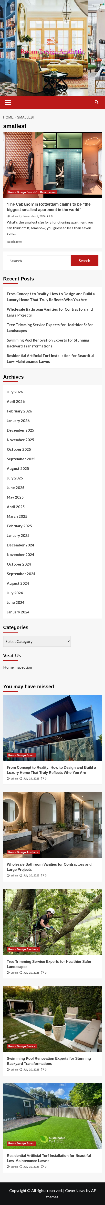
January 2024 (18, 612)
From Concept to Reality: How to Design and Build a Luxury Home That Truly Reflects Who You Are (51, 296)
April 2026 (16, 401)
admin (14, 216)
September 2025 (21, 459)
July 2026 (15, 392)
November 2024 (20, 554)
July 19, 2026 (31, 778)
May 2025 (15, 497)
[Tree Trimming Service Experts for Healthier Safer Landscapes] (52, 922)
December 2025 (20, 430)
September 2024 (21, 573)
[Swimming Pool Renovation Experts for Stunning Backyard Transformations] (52, 1019)
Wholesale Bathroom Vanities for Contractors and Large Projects (50, 312)
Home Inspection (17, 667)
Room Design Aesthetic (23, 852)
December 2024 (20, 545)
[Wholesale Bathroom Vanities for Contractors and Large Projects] (52, 825)
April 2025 (16, 506)
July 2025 (15, 478)
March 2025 (17, 516)
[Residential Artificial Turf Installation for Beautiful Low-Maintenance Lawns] (52, 1116)
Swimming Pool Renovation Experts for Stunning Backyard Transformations (48, 343)
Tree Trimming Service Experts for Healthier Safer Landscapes (50, 327)
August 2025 (18, 468)
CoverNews (75, 1190)
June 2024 (15, 602)
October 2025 (19, 449)
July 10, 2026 (31, 875)
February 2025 (19, 526)
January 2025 (18, 535)
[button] (8, 102)
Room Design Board (21, 755)
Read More (14, 241)
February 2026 (19, 411)
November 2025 (20, 439)
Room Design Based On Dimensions (31, 192)
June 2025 (15, 487)
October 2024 (19, 564)
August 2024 (18, 583)
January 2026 (18, 420)
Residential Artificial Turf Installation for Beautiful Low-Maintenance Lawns (50, 358)
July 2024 (15, 593)
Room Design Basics (21, 1046)
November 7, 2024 (34, 216)
